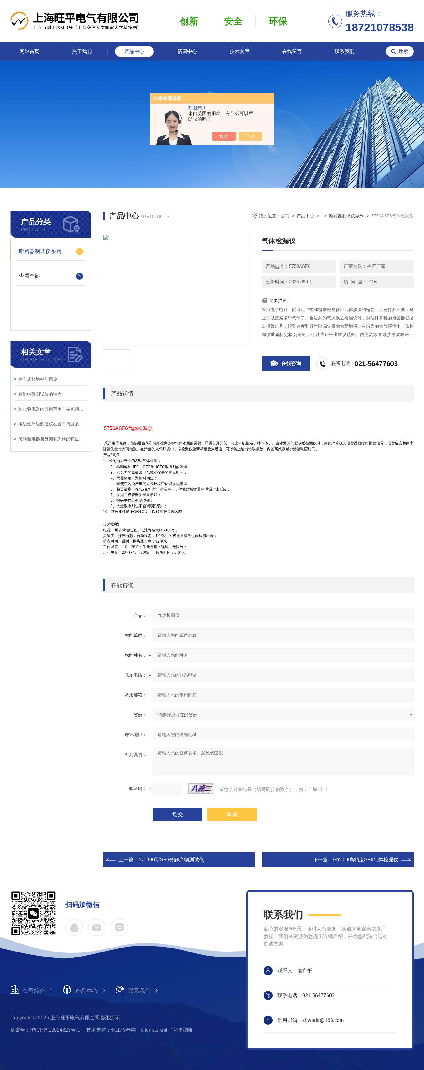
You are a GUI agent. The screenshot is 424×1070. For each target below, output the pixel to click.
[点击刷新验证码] (200, 788)
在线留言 (292, 51)
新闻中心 (187, 51)
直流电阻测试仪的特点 (40, 394)
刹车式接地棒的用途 (37, 379)
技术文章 (240, 51)
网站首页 (29, 51)
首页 (285, 215)
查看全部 (29, 276)
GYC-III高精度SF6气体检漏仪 (365, 859)
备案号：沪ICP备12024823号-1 (45, 1029)
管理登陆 (182, 1029)
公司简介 (34, 991)
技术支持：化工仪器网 (111, 1029)
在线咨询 (291, 363)
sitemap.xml (154, 1029)
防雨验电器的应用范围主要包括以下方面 (53, 408)
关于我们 (82, 51)
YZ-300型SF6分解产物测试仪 (171, 859)
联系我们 (344, 51)
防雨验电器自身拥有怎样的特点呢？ (53, 438)
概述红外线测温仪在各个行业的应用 (53, 423)
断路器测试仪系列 (40, 251)
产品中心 (134, 51)
